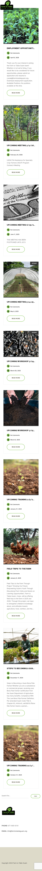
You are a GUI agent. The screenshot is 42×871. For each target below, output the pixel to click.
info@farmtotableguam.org (17, 831)
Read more (16, 93)
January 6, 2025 (15, 578)
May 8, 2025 (14, 311)
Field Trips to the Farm (19, 569)
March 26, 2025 (15, 370)
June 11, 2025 (14, 234)
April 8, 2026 (14, 57)
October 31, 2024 (16, 775)
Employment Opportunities (21, 48)
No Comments (15, 53)
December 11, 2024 (16, 678)
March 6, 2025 (15, 440)
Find (35, 796)
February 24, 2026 (16, 155)
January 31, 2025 (16, 509)
